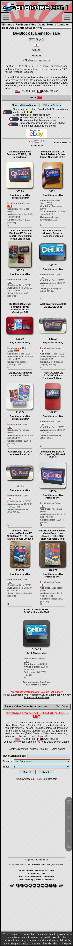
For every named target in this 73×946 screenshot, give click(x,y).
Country (7, 761)
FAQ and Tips (27, 91)
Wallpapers (40, 870)
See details (50, 943)
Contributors (48, 876)
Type (5, 766)
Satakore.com (50, 779)
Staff (21, 876)
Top (58, 706)
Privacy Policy (26, 880)
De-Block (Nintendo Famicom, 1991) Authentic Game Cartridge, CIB (20, 308)
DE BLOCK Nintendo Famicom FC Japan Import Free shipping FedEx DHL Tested (20, 234)
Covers (50, 870)
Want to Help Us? (33, 876)
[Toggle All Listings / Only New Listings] (7, 112)
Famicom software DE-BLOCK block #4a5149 (36, 611)
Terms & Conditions (44, 880)
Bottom (65, 706)
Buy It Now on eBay (20, 195)
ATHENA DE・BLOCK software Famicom (20, 453)
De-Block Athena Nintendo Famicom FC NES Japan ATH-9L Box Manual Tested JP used (20, 534)
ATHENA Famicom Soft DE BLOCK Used (53, 305)
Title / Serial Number (14, 755)
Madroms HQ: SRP (36, 873)
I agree (66, 943)
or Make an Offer (20, 198)
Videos (22, 870)
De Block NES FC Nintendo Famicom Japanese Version (52, 233)
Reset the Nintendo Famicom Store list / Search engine (36, 749)
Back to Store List (62, 143)
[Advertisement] (36, 817)
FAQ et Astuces (50, 91)
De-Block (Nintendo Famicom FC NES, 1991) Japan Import (20, 154)
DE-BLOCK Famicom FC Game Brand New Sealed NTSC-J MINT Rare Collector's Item (52, 534)
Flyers (30, 870)
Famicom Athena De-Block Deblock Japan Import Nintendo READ (52, 154)
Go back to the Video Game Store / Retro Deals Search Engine (36, 741)
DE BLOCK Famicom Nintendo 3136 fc (20, 374)
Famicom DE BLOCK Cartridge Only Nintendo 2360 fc (53, 454)
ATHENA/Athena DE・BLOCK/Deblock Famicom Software (53, 375)
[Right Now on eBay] (36, 137)
